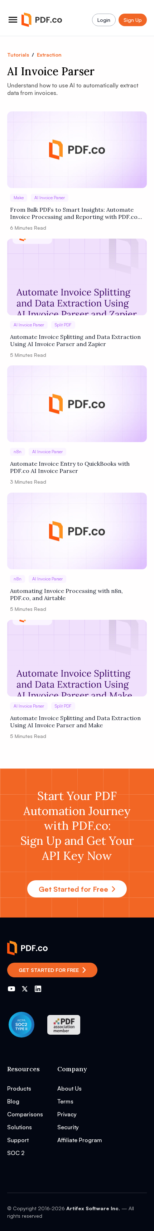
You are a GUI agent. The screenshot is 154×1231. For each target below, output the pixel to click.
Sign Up (133, 20)
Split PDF (63, 324)
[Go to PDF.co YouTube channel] (11, 989)
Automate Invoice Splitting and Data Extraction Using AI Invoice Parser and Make (75, 721)
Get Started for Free (73, 889)
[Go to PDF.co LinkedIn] (38, 989)
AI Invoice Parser (49, 197)
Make (19, 197)
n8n (17, 451)
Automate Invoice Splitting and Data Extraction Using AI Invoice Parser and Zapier (75, 340)
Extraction (49, 55)
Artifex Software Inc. (93, 1208)
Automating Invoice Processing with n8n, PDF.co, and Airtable (66, 594)
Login (103, 20)
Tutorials (18, 55)
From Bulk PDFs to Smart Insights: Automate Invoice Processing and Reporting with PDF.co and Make (74, 213)
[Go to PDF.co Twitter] (24, 988)
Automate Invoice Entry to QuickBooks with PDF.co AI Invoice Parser (70, 467)
